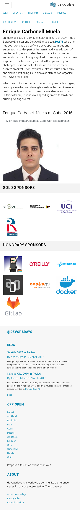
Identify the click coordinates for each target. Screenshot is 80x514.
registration (10, 22)
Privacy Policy (14, 498)
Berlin (10, 424)
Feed (9, 394)
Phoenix (11, 432)
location (18, 13)
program (33, 13)
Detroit (10, 412)
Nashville (11, 420)
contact (40, 22)
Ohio (9, 457)
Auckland (12, 416)
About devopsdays (16, 494)
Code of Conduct (15, 502)
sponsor (26, 22)
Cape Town (12, 449)
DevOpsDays (66, 4)
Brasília (10, 453)
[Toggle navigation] (7, 5)
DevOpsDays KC (32, 389)
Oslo (9, 445)
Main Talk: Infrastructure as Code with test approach (38, 120)
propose (61, 13)
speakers (47, 13)
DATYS (59, 41)
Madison (11, 441)
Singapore (12, 436)
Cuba (5, 13)
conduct (56, 22)
